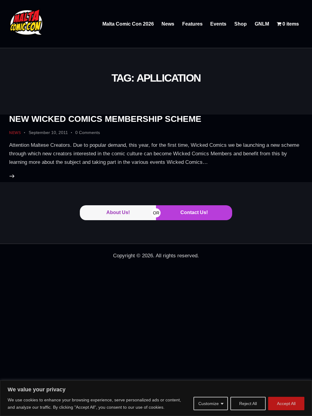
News (15, 133)
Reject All (248, 403)
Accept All (286, 403)
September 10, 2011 (48, 132)
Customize (208, 403)
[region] (156, 398)
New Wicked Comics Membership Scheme (105, 119)
